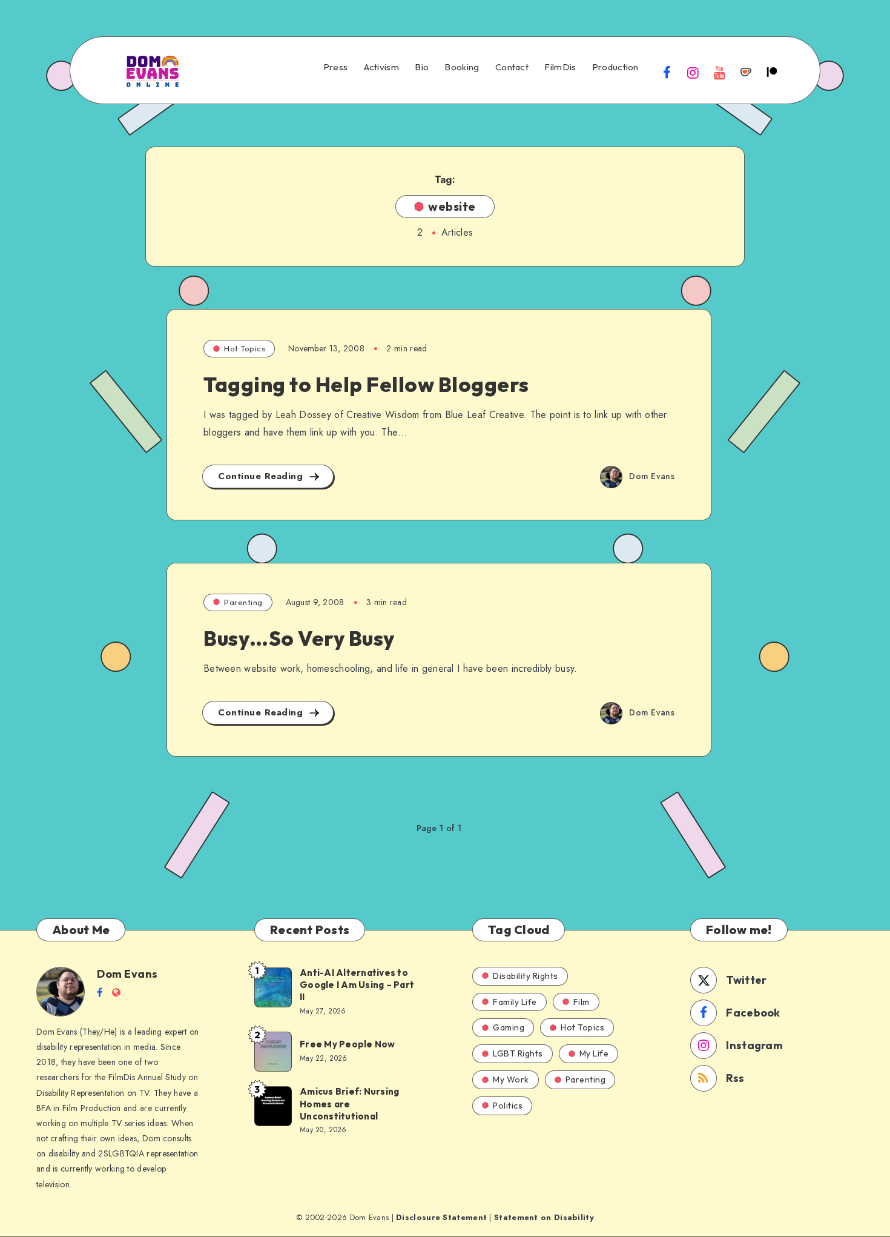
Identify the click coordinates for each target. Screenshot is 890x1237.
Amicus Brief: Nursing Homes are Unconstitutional (349, 1104)
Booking (461, 67)
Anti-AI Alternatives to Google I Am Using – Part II (357, 985)
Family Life (515, 1002)
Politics (507, 1105)
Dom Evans (127, 974)
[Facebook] (667, 72)
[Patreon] (772, 72)
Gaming (508, 1027)
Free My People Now (348, 1044)
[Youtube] (719, 72)
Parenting (243, 602)
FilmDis (560, 67)
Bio (422, 67)
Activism (381, 67)
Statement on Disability (544, 1217)
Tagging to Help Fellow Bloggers (366, 384)
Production (615, 67)
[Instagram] (693, 72)
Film (581, 1002)
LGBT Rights (518, 1053)
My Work (511, 1079)
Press (335, 67)
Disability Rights (525, 975)
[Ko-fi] (746, 72)
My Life (594, 1053)
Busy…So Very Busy (299, 638)
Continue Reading (262, 476)
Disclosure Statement (441, 1217)
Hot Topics (244, 348)
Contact (512, 67)
